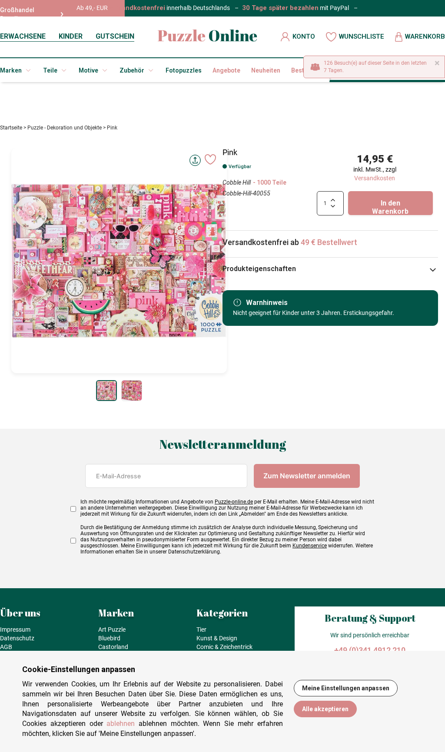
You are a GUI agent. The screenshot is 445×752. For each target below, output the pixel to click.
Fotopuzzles (184, 70)
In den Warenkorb (390, 207)
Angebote (226, 70)
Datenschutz (17, 638)
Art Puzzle (112, 629)
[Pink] (106, 390)
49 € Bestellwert (329, 242)
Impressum (15, 629)
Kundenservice (309, 546)
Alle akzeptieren (325, 709)
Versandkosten (374, 178)
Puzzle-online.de (234, 502)
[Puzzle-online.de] (207, 37)
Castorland (113, 646)
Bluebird (109, 638)
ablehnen (120, 723)
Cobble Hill (236, 182)
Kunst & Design (216, 638)
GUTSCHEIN (115, 36)
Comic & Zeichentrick (224, 646)
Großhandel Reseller (17, 14)
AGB (6, 646)
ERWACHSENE (23, 36)
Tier (201, 629)
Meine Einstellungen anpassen (345, 688)
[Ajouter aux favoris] (210, 159)
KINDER (71, 36)
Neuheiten (265, 70)
